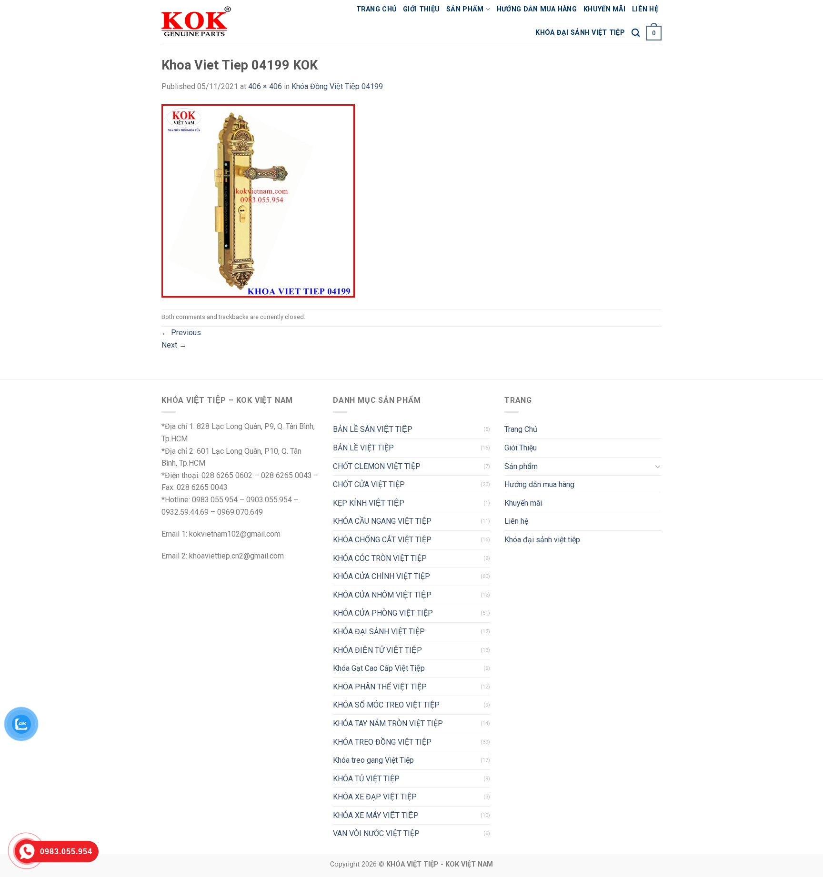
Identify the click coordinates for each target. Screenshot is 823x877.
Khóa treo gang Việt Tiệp (373, 760)
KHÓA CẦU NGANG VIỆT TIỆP (382, 521)
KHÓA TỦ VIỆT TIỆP (366, 778)
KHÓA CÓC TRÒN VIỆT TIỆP (380, 558)
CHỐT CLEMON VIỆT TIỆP (377, 466)
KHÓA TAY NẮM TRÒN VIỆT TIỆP (388, 723)
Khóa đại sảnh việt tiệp (580, 33)
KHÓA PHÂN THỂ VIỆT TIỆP (380, 686)
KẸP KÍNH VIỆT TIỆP (368, 503)
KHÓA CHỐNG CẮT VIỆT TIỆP (382, 539)
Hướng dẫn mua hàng (537, 9)
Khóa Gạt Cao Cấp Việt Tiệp (379, 668)
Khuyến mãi (604, 9)
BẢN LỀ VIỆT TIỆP (363, 447)
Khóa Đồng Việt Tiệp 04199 (337, 86)
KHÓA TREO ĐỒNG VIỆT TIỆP (382, 742)
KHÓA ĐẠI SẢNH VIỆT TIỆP (379, 631)
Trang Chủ (376, 9)
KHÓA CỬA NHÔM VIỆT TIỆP (382, 594)
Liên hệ (645, 9)
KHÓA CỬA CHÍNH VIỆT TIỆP (381, 576)
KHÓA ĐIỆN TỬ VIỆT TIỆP (377, 650)
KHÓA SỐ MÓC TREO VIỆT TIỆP (386, 704)
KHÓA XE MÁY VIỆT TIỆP (376, 815)
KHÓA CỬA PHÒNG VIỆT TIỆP (383, 613)
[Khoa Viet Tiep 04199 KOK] (258, 200)
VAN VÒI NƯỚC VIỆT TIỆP (376, 833)
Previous (181, 332)
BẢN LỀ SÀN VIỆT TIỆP (372, 429)
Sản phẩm (464, 9)
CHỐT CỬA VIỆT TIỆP (369, 484)
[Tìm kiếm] (636, 33)
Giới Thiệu (421, 9)
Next (174, 344)
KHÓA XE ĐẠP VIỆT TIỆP (375, 796)
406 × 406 (265, 86)
